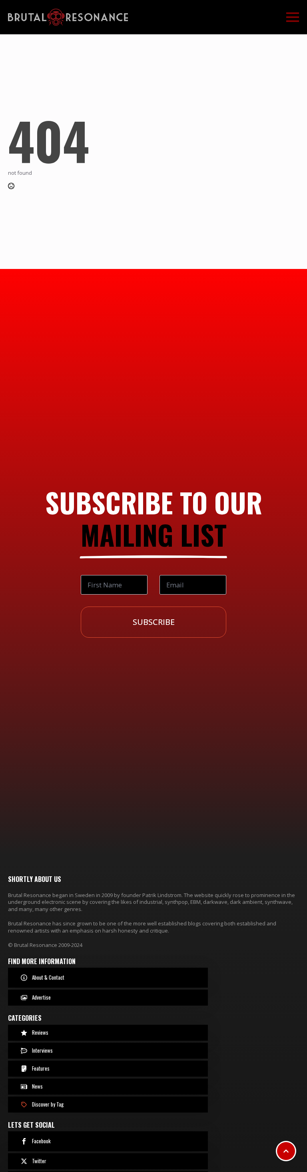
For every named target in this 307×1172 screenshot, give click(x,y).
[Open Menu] (292, 17)
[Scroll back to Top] (286, 1151)
